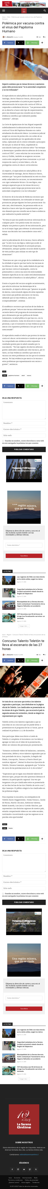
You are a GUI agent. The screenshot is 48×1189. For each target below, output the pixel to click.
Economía (17, 1178)
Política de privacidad (31, 1180)
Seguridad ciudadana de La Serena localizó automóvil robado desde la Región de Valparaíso (30, 591)
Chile (8, 17)
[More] (42, 43)
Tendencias (36, 1182)
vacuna (29, 375)
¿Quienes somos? (14, 1182)
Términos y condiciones (15, 1180)
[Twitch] (30, 1169)
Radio (36, 1178)
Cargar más (23, 626)
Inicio (3, 17)
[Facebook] (12, 1169)
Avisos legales (25, 1182)
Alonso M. (10, 37)
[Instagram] (18, 1169)
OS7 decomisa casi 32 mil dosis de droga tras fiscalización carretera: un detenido (31, 616)
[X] (36, 1169)
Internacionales (27, 1178)
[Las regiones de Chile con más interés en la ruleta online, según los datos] (8, 580)
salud (23, 375)
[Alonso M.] (3, 37)
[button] (3, 11)
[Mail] (24, 1169)
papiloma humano (13, 375)
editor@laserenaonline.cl (29, 1154)
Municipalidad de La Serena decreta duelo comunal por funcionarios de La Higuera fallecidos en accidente (31, 604)
